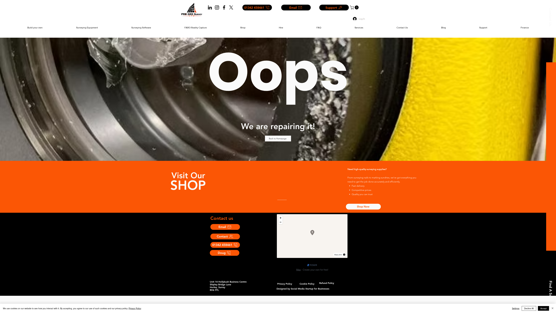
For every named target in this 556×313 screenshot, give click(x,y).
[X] (231, 7)
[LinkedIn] (210, 7)
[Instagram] (217, 7)
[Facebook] (224, 7)
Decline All (529, 308)
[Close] (552, 308)
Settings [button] (515, 308)
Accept (543, 308)
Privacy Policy (135, 308)
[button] (550, 17)
